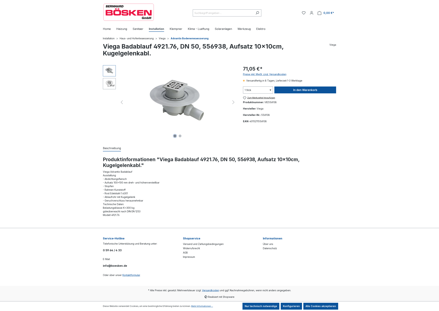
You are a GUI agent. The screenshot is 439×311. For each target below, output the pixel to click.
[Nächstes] (233, 102)
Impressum (189, 256)
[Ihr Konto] (312, 13)
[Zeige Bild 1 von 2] (175, 136)
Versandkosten (210, 290)
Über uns (268, 244)
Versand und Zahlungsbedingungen (203, 244)
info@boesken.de (115, 265)
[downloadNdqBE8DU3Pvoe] (177, 102)
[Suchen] (257, 12)
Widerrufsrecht (191, 248)
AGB (185, 252)
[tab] (112, 148)
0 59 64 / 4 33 (112, 250)
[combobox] (223, 12)
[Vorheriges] (121, 102)
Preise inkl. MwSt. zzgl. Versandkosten (264, 74)
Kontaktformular (131, 275)
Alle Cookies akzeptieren (321, 306)
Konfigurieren (291, 306)
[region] (169, 102)
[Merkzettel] (304, 13)
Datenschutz (270, 248)
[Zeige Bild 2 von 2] (180, 136)
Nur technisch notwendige (261, 306)
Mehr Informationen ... (202, 306)
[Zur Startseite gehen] (128, 12)
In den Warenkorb (305, 90)
